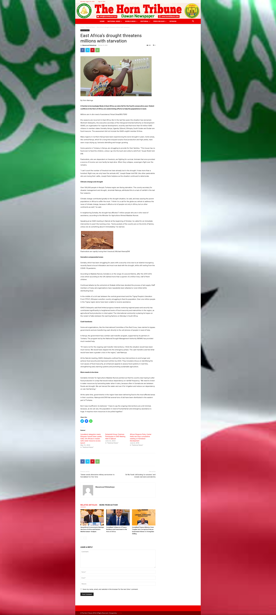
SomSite (119, 613)
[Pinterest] (92, 50)
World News (130, 21)
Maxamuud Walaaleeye (89, 45)
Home (102, 21)
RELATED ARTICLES (88, 505)
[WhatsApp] (97, 50)
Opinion (172, 21)
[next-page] (85, 538)
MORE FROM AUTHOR (108, 505)
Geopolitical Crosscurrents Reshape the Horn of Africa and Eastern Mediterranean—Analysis (92, 529)
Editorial (144, 21)
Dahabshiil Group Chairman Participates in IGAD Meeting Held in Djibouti (115, 436)
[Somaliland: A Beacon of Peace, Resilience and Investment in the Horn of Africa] (118, 517)
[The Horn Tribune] (138, 11)
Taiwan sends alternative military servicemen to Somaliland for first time (97, 476)
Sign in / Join (101, 1)
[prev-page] (81, 538)
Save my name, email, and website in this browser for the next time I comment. (110, 589)
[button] (193, 21)
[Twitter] (87, 50)
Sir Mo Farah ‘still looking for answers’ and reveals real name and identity (140, 476)
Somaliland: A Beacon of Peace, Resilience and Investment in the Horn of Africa (116, 529)
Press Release (159, 21)
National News (113, 21)
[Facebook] (82, 50)
